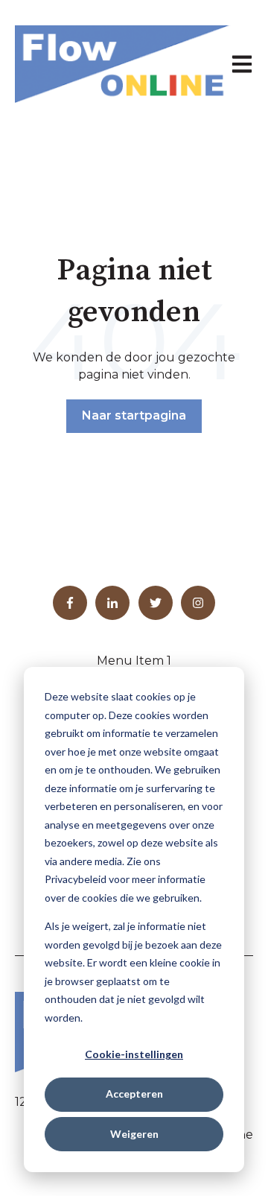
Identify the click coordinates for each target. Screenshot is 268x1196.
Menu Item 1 (134, 661)
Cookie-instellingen (134, 1054)
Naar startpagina (134, 415)
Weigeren (134, 1133)
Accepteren (134, 1093)
